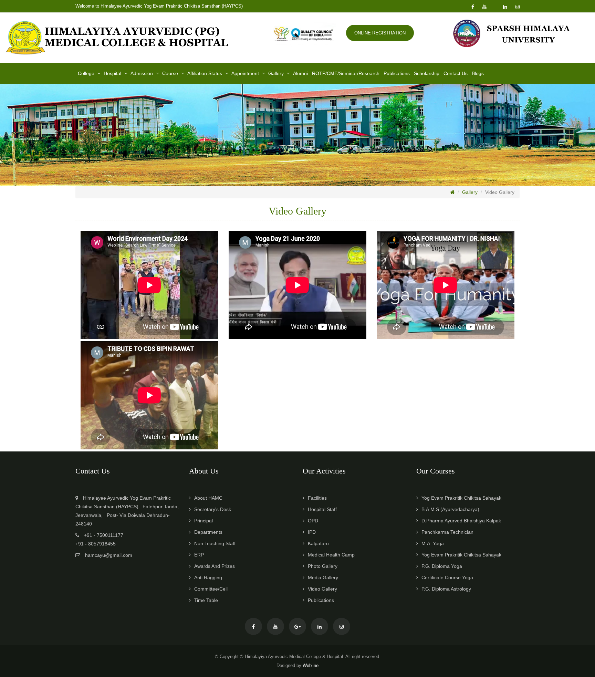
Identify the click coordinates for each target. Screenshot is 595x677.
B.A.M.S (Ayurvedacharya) (450, 509)
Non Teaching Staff (215, 543)
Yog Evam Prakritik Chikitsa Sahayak (461, 498)
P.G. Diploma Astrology (446, 589)
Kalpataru (318, 543)
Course (170, 73)
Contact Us (455, 73)
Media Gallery (323, 577)
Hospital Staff (322, 509)
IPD (312, 532)
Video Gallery (322, 589)
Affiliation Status (204, 73)
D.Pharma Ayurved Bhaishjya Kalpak (461, 520)
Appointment (245, 73)
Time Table (206, 600)
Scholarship (426, 73)
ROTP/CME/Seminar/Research (345, 73)
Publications (397, 73)
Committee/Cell (211, 589)
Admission (142, 73)
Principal (203, 520)
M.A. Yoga (432, 543)
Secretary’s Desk (212, 509)
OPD (313, 520)
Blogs (478, 73)
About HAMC (208, 498)
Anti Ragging (208, 577)
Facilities (317, 498)
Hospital (112, 73)
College (86, 73)
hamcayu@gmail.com (108, 555)
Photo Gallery (322, 566)
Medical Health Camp (331, 555)
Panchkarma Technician (447, 532)
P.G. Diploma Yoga (441, 566)
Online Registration (380, 32)
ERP (199, 555)
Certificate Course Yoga (447, 577)
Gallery (276, 73)
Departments (208, 532)
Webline (311, 665)
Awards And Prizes (214, 566)
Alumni (300, 73)
